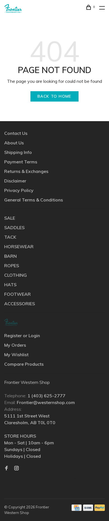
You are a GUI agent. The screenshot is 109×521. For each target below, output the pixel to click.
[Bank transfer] (88, 509)
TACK (10, 237)
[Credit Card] (77, 509)
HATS (10, 284)
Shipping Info (18, 152)
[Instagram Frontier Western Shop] (16, 468)
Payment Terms (20, 162)
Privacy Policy (19, 190)
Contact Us (15, 133)
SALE (9, 218)
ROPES (11, 265)
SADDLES (14, 227)
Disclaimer (15, 181)
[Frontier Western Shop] (11, 322)
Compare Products (24, 364)
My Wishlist (16, 354)
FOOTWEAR (17, 294)
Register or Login (22, 335)
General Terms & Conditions (33, 200)
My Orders (15, 345)
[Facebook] (6, 468)
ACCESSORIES (19, 303)
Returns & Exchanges (26, 171)
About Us (14, 142)
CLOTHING (15, 275)
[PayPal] (99, 509)
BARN (10, 256)
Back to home (54, 96)
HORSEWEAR (19, 246)
